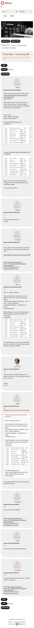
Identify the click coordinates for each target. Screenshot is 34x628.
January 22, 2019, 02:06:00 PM (11, 543)
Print (4, 65)
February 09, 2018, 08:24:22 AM (13, 287)
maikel (18, 403)
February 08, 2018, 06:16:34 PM (11, 242)
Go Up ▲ (23, 619)
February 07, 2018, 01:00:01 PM (13, 90)
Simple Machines (21, 621)
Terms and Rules (16, 619)
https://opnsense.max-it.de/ (10, 268)
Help (10, 619)
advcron (18, 87)
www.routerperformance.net (14, 262)
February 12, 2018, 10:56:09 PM (11, 369)
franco (18, 365)
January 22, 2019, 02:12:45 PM (11, 572)
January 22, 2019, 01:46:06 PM (11, 504)
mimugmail (18, 240)
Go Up (4, 603)
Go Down (4, 69)
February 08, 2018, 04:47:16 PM (11, 212)
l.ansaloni (17, 210)
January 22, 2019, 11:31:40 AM (11, 406)
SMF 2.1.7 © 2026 (12, 621)
